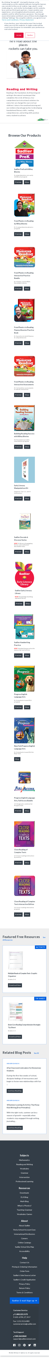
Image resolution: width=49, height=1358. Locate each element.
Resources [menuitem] (24, 1188)
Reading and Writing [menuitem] (24, 1164)
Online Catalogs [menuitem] (24, 1242)
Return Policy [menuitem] (24, 1288)
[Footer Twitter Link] (29, 1345)
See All (36, 1053)
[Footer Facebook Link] (14, 1345)
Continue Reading (15, 1091)
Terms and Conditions (10, 20)
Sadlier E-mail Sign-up (23, 1300)
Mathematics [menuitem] (24, 1160)
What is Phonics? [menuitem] (24, 1206)
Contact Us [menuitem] (24, 1262)
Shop (27, 182)
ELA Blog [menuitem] (24, 1197)
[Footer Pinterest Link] (24, 1345)
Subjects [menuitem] (24, 1155)
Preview (18, 182)
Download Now (15, 985)
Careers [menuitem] (24, 1238)
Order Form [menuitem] (24, 1271)
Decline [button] (30, 35)
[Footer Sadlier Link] (35, 1345)
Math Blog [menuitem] (24, 1201)
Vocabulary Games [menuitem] (24, 1214)
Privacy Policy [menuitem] (24, 1284)
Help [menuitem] (24, 1257)
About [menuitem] (24, 1220)
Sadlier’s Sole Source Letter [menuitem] (24, 1275)
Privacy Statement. (27, 20)
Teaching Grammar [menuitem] (24, 1210)
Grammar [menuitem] (24, 1173)
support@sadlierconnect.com (24, 1339)
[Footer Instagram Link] (19, 1345)
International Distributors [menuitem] (24, 1234)
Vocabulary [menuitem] (24, 1168)
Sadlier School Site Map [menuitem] (24, 1247)
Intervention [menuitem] (24, 1177)
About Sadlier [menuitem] (24, 1225)
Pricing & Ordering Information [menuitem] (24, 1267)
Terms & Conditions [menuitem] (24, 1292)
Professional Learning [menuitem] (24, 1181)
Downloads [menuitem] (24, 1193)
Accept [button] (18, 35)
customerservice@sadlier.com (24, 1324)
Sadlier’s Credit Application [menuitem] (24, 1280)
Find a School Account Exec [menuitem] (24, 1230)
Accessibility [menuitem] (24, 1251)
